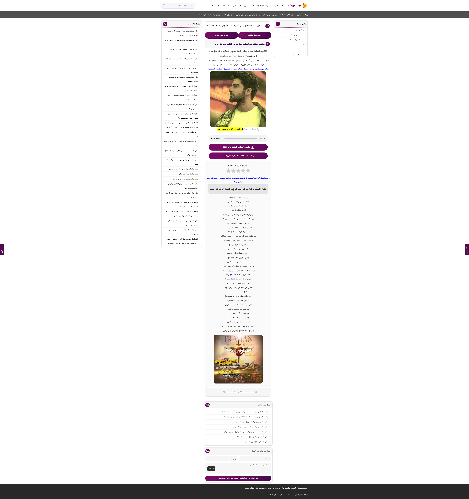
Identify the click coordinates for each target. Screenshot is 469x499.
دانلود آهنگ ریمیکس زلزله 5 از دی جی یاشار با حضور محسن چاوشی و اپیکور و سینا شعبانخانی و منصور (182, 241)
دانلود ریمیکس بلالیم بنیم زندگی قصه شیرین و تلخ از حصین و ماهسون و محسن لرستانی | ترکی (182, 204)
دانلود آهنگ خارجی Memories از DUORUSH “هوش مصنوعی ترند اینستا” (246, 417)
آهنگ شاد (226, 5)
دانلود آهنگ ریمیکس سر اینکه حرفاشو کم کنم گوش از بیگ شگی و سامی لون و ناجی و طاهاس (182, 214)
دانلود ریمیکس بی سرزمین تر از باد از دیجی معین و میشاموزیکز (182, 70)
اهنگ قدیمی (300, 45)
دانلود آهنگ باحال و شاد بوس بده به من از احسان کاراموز (183, 232)
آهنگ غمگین (249, 5)
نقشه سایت (249, 488)
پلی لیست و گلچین (298, 49)
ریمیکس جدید (262, 5)
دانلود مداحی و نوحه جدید (297, 54)
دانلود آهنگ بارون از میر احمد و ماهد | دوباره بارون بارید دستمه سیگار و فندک (245, 412)
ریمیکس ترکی (300, 30)
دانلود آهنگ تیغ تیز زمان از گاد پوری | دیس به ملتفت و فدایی (250, 422)
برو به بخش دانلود (254, 35)
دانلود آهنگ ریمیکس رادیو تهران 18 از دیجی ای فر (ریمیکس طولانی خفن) (183, 186)
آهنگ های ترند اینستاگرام (243, 25)
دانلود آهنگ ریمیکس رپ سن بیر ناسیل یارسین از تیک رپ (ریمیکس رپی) (182, 195)
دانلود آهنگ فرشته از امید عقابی (188, 174)
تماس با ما (277, 488)
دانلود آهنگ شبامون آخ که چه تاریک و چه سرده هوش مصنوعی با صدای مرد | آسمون (182, 97)
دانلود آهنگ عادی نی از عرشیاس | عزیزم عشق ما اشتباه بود (250, 427)
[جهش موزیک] (296, 5)
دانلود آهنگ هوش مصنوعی (296, 40)
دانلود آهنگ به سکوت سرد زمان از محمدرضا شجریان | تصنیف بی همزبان (246, 432)
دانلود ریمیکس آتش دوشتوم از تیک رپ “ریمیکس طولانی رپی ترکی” (181, 42)
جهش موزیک (260, 25)
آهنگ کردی (214, 5)
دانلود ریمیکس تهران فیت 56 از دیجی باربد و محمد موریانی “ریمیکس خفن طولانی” (183, 33)
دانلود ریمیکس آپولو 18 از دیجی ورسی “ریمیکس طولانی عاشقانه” (181, 61)
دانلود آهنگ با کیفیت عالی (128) (236, 155)
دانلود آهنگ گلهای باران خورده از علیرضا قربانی (254, 442)
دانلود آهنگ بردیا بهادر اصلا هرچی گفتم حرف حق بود (240, 44)
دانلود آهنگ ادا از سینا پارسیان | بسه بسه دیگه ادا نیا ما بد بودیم (249, 437)
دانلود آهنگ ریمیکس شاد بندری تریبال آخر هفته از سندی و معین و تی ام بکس (181, 223)
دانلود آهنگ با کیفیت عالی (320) (236, 147)
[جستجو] (164, 5)
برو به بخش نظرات (221, 35)
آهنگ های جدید (277, 5)
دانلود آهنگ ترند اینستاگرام (296, 35)
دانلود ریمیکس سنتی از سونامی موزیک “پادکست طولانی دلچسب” (183, 79)
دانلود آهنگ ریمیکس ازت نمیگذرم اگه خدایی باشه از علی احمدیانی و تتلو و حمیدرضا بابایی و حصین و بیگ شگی (181, 125)
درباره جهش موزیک (263, 488)
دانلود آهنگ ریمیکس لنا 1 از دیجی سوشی (185, 179)
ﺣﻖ (230, 274)
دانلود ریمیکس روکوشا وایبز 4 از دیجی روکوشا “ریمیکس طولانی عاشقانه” (184, 51)
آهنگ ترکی (237, 5)
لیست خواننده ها (289, 488)
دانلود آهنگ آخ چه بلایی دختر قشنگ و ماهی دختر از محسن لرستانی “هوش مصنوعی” (183, 116)
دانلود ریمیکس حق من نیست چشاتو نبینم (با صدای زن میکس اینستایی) (238, 69)
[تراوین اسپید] (238, 385)
